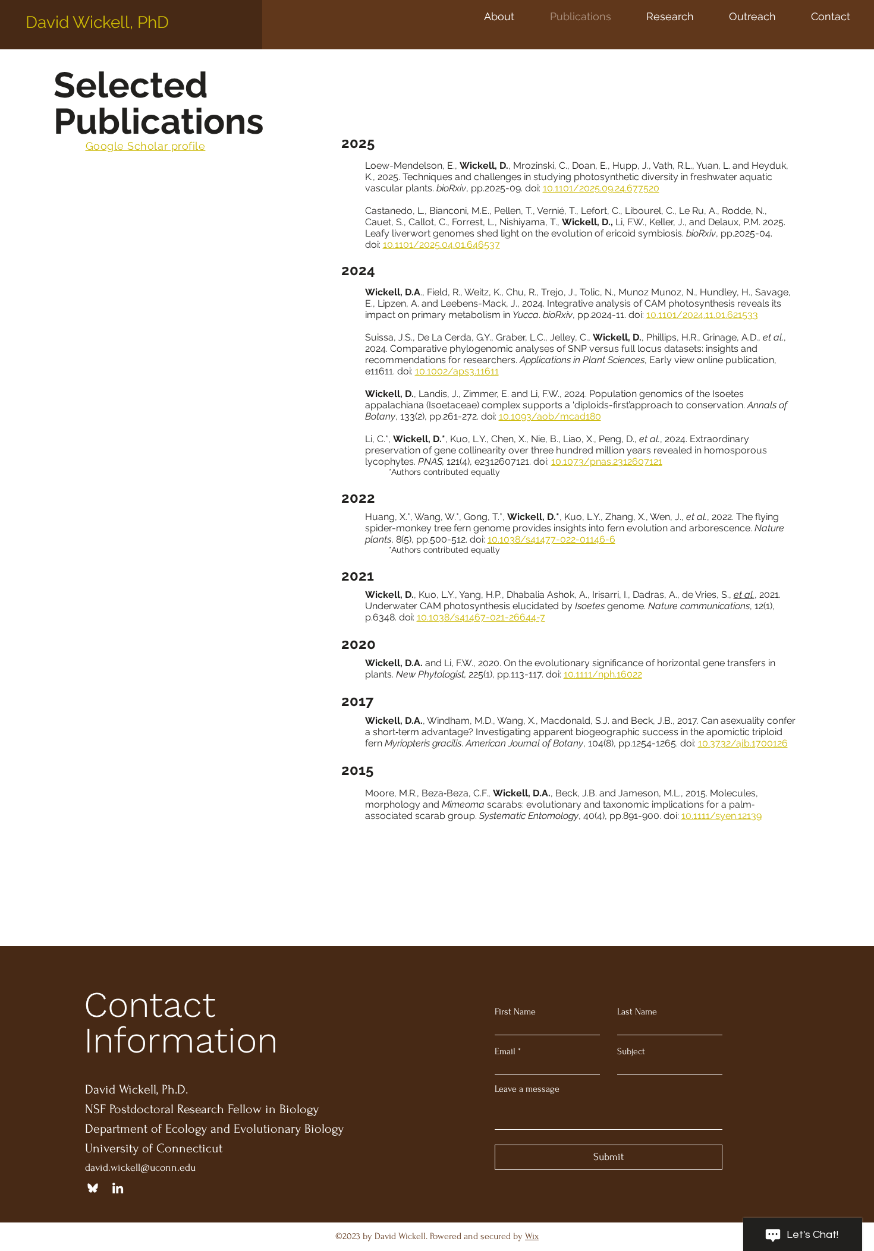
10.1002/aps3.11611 (457, 371)
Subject (631, 1051)
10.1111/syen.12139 (721, 815)
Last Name (637, 1011)
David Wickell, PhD (97, 22)
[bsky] (92, 1188)
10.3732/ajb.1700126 (743, 743)
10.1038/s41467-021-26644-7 (481, 617)
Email (505, 1051)
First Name (515, 1011)
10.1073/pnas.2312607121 (606, 461)
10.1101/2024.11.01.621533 (702, 314)
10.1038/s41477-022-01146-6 (551, 539)
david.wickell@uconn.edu (140, 1167)
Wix (532, 1236)
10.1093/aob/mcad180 (550, 416)
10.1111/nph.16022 (603, 674)
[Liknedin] (117, 1188)
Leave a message (527, 1089)
